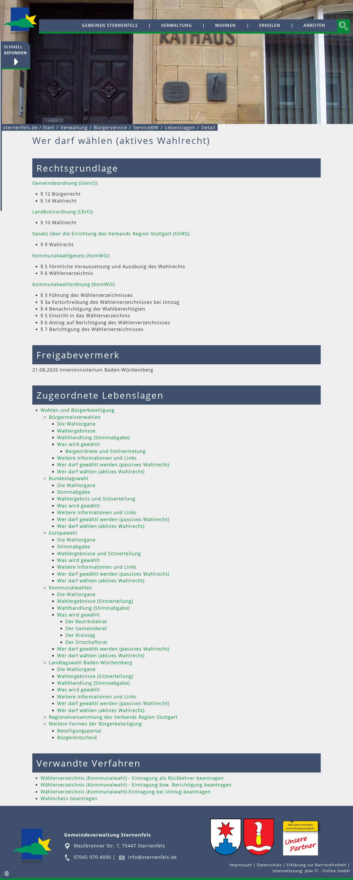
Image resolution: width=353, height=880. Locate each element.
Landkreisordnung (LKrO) (62, 212)
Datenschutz (269, 865)
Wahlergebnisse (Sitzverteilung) (95, 601)
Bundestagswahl (68, 478)
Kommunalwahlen (70, 587)
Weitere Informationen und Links (97, 458)
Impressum (241, 865)
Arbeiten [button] (314, 25)
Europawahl (63, 533)
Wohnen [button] (225, 25)
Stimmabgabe (73, 492)
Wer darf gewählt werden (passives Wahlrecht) (113, 464)
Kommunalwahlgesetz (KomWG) (70, 255)
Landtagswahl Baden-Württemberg (90, 662)
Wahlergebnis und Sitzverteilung (96, 499)
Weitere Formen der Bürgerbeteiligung (95, 724)
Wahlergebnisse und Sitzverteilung (99, 553)
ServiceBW (146, 127)
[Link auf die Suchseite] (343, 26)
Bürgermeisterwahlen (75, 417)
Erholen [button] (269, 25)
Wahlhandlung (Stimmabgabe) (93, 437)
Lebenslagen (180, 127)
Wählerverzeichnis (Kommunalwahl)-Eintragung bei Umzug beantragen (126, 792)
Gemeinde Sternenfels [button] (110, 25)
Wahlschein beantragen (69, 798)
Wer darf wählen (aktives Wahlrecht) (100, 471)
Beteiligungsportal (79, 731)
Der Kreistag (80, 635)
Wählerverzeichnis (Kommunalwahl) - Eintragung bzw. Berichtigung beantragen (136, 785)
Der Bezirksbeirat (86, 621)
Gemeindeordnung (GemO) (64, 183)
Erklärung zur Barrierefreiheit (317, 865)
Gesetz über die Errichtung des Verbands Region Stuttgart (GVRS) (110, 233)
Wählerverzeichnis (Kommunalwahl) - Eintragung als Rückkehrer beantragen (132, 778)
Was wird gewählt (78, 444)
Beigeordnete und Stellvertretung (105, 451)
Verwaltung (74, 127)
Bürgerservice (110, 127)
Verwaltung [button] (176, 25)
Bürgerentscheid (77, 737)
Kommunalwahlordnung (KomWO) (73, 284)
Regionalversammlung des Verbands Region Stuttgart (113, 717)
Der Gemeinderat (86, 628)
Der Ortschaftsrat (86, 642)
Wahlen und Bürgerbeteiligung (77, 410)
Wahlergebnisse (76, 431)
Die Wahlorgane (76, 424)
